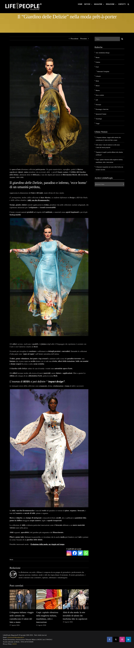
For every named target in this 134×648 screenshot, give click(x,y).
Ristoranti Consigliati (103, 71)
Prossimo (83, 38)
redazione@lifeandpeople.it (15, 637)
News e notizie (100, 95)
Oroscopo (98, 104)
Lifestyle (98, 76)
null (97, 100)
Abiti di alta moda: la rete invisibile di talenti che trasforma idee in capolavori (75, 615)
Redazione (15, 567)
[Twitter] (80, 553)
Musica (98, 90)
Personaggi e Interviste (102, 109)
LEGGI (14, 644)
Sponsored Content (101, 114)
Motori (98, 86)
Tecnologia (99, 119)
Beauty (98, 57)
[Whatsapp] (85, 553)
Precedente (74, 38)
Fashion (98, 62)
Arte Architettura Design (102, 53)
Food (97, 67)
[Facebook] (74, 553)
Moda (11, 559)
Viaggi (97, 123)
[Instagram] (69, 553)
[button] (128, 4)
